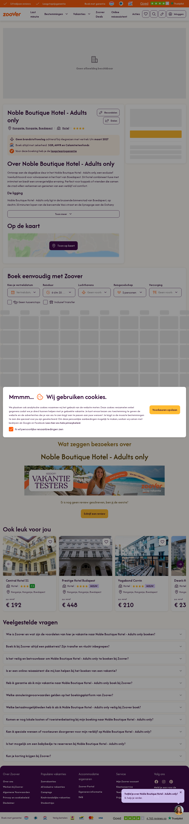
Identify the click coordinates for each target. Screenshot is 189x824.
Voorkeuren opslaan (164, 410)
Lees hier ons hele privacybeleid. (63, 422)
